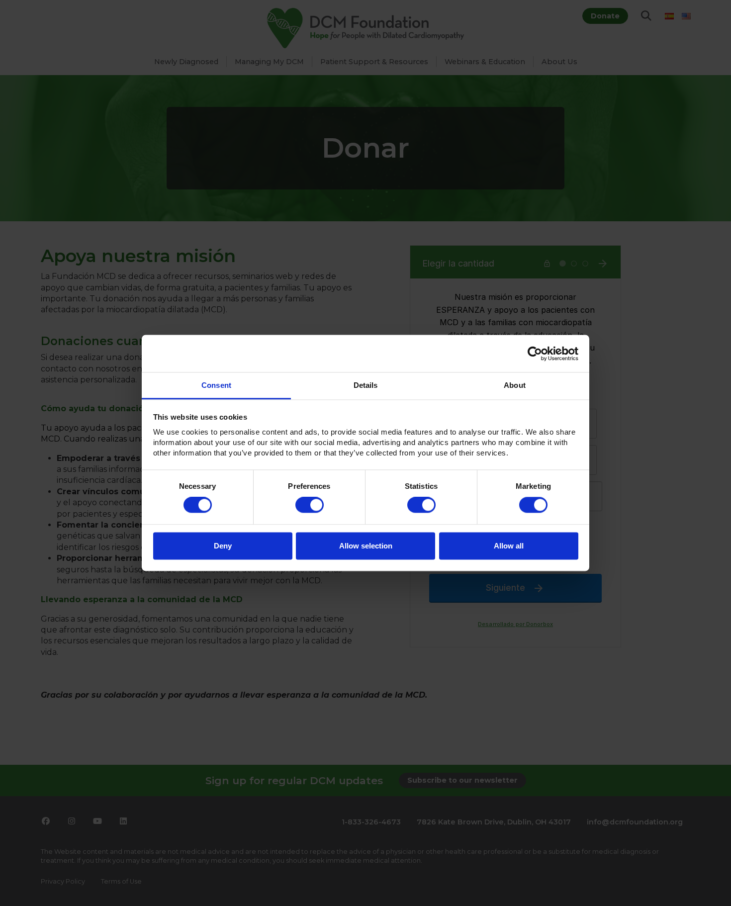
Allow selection (365, 546)
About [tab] (515, 385)
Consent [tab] (216, 385)
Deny (223, 546)
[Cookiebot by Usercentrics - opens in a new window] (534, 353)
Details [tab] (366, 385)
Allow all (509, 546)
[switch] (309, 505)
